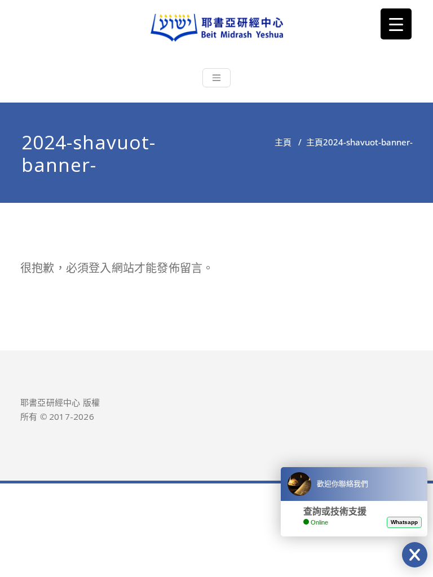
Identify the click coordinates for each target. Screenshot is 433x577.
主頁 (283, 142)
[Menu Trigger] (396, 23)
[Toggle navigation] (216, 77)
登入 (100, 268)
